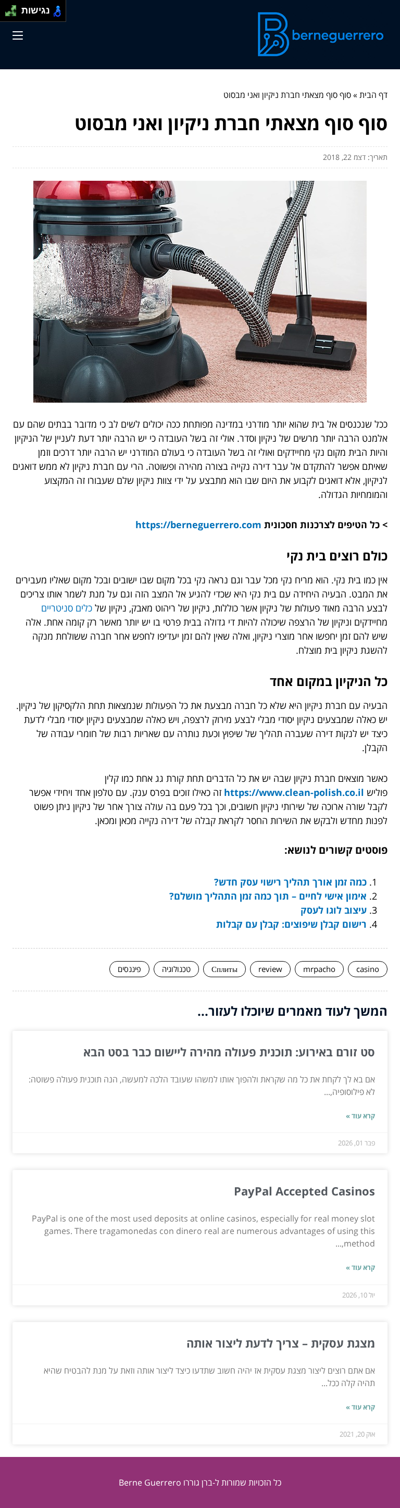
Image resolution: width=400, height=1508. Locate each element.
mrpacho (319, 969)
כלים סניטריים (66, 608)
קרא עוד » (360, 1115)
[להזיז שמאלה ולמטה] (8, 14)
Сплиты (224, 969)
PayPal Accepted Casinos (304, 1191)
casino (367, 969)
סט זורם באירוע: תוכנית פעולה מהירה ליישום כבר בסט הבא (229, 1052)
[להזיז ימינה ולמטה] (14, 14)
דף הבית (373, 95)
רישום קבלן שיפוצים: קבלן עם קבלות (291, 924)
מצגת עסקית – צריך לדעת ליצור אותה (280, 1343)
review (270, 969)
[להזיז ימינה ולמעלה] (14, 8)
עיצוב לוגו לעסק (334, 910)
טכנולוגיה (176, 969)
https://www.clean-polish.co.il (294, 792)
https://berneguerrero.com (198, 524)
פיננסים (129, 969)
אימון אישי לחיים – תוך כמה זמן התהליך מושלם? (268, 896)
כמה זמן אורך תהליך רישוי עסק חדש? (290, 882)
